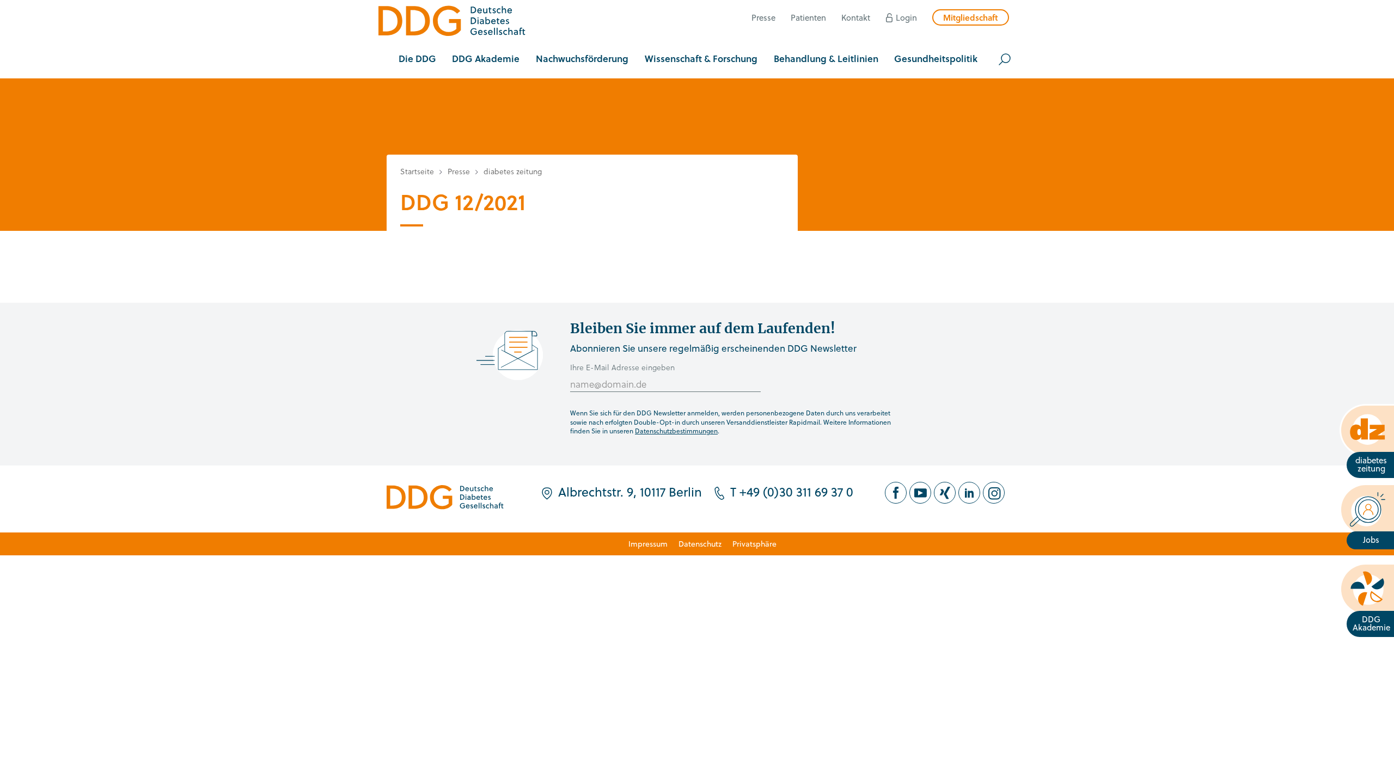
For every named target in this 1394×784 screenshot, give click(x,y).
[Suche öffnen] (1005, 59)
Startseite (417, 171)
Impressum (648, 543)
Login (906, 17)
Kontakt (855, 17)
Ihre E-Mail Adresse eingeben (622, 367)
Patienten (808, 17)
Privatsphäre (754, 543)
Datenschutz (700, 543)
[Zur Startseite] (451, 22)
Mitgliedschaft (970, 17)
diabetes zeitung (513, 171)
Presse (763, 17)
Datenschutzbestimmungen (676, 431)
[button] (417, 59)
